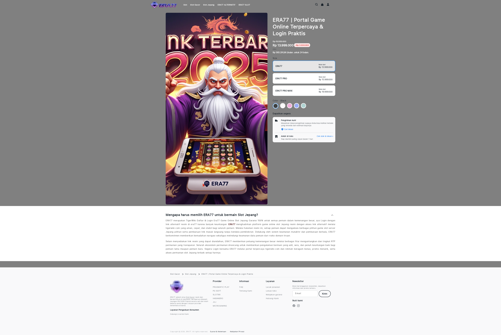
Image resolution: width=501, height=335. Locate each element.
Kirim (324, 293)
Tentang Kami (245, 291)
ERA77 (231, 224)
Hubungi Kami (272, 298)
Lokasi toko (271, 291)
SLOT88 (216, 294)
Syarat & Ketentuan (218, 331)
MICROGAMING (220, 306)
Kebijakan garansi (274, 294)
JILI (214, 302)
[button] (316, 4)
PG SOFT (217, 291)
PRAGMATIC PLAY (221, 287)
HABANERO (218, 298)
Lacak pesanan (273, 287)
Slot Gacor (175, 274)
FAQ (241, 287)
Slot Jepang (190, 274)
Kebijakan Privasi (237, 331)
